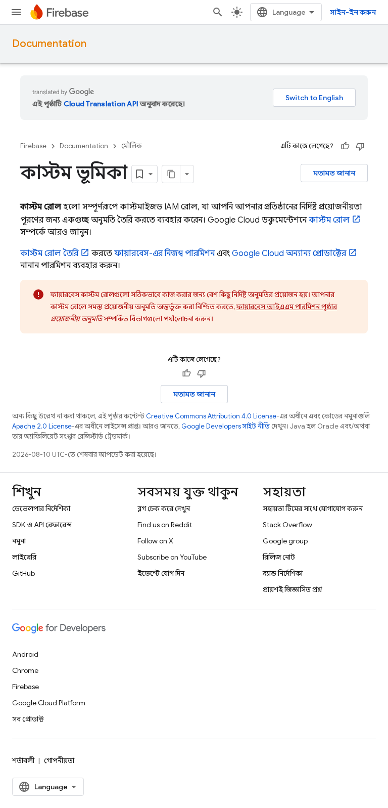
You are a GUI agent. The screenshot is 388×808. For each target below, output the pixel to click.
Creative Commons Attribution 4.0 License (211, 416)
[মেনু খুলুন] (16, 12)
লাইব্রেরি (24, 557)
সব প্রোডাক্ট (28, 719)
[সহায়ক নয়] (360, 146)
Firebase (33, 146)
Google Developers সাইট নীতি (225, 426)
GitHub (23, 573)
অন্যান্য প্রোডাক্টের (289, 253)
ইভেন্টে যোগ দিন (160, 573)
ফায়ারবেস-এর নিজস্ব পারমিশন (164, 253)
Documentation (49, 43)
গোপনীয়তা (59, 760)
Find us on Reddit (164, 524)
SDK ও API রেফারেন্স (42, 524)
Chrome (25, 670)
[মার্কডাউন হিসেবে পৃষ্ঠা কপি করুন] (171, 174)
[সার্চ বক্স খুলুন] (218, 12)
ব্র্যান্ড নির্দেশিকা (283, 573)
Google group (285, 540)
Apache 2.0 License (42, 426)
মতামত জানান (334, 173)
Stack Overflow (287, 524)
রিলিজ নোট (279, 557)
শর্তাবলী (23, 760)
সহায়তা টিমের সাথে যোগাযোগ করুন (313, 508)
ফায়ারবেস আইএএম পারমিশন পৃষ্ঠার (286, 306)
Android (25, 654)
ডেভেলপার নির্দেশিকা (41, 508)
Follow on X (155, 540)
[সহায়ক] (345, 146)
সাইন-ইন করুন (353, 12)
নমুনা (19, 540)
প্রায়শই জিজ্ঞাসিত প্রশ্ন (292, 589)
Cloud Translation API (101, 103)
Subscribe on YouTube (172, 557)
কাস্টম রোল (329, 220)
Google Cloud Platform (48, 702)
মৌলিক (131, 146)
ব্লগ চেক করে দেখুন (163, 508)
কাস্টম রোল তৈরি (49, 253)
